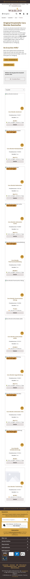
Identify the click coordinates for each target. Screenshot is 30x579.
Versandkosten (25, 570)
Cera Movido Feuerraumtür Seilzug (15, 299)
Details (15, 124)
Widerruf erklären (15, 567)
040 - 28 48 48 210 (14, 4)
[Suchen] (16, 13)
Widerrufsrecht (22, 564)
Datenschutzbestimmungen (15, 532)
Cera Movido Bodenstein (15, 185)
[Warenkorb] (27, 13)
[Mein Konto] (24, 13)
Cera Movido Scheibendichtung (15, 449)
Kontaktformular (16, 6)
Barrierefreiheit (21, 566)
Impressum (12, 564)
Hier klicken (16, 526)
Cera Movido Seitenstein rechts (15, 222)
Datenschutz (5, 564)
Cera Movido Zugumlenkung (15, 375)
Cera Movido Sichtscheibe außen (15, 337)
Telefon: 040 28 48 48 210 (10, 60)
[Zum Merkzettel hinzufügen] (22, 108)
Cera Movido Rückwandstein (15, 148)
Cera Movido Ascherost (15, 112)
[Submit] (25, 520)
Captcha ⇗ (23, 527)
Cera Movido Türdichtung (15, 486)
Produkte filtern (16, 79)
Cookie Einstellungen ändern (10, 566)
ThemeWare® (15, 576)
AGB (13, 533)
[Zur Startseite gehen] (15, 10)
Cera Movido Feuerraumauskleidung (15, 261)
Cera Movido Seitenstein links (15, 411)
